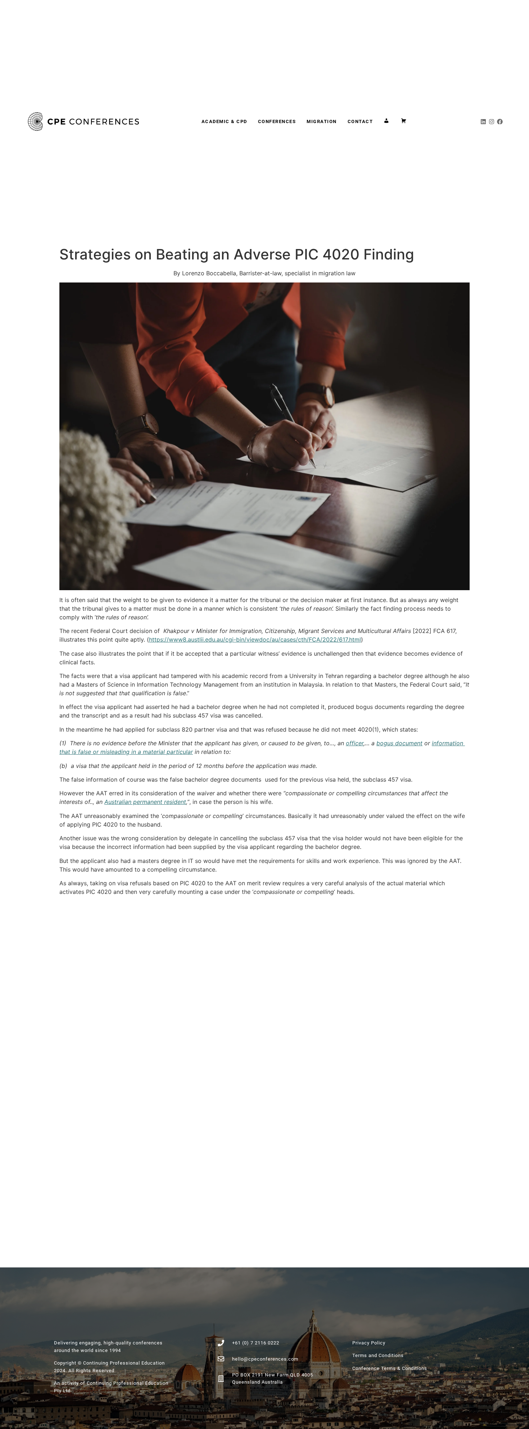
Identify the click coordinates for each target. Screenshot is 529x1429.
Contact (360, 121)
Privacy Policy (368, 1343)
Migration (322, 121)
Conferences (277, 121)
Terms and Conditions (378, 1355)
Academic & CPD (224, 121)
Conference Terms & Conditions (389, 1368)
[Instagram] (491, 122)
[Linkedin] (483, 122)
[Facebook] (500, 122)
